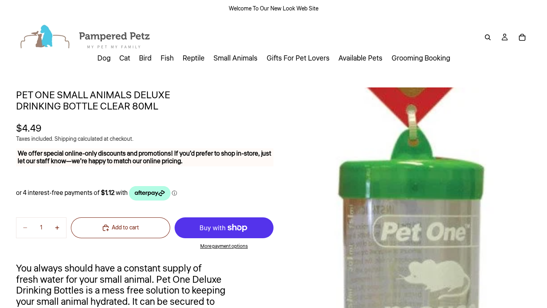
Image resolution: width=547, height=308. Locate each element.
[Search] (488, 37)
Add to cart (125, 228)
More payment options (224, 246)
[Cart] (522, 37)
